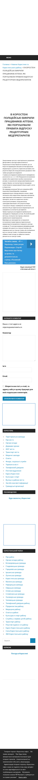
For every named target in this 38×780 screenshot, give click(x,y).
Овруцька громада (13, 588)
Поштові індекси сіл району (17, 625)
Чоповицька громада (14, 600)
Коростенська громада (15, 578)
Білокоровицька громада (16, 563)
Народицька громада (14, 585)
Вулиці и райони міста (15, 480)
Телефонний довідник (15, 467)
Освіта (8, 458)
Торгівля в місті (12, 464)
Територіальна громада (15, 437)
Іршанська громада (13, 572)
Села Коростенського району (17, 631)
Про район (10, 557)
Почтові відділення (13, 471)
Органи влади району (14, 560)
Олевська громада (13, 591)
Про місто (10, 440)
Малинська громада (14, 582)
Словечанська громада (15, 594)
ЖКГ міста (10, 449)
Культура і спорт (12, 477)
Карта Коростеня (12, 474)
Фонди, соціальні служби (16, 461)
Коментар (7, 333)
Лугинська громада (13, 575)
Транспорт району (13, 622)
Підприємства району (15, 606)
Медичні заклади (13, 455)
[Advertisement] (19, 33)
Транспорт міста (12, 452)
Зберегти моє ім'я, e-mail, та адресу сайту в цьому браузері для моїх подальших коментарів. (18, 389)
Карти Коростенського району (18, 628)
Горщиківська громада (15, 569)
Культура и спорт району (16, 615)
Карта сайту (23, 777)
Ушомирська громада (14, 597)
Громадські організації (15, 486)
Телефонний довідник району (18, 603)
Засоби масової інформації (17, 483)
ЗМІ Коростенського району (17, 634)
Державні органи (12, 446)
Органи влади (11, 443)
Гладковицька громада (15, 566)
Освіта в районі (12, 612)
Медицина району (13, 609)
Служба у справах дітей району (19, 619)
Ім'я (4, 366)
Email (5, 376)
